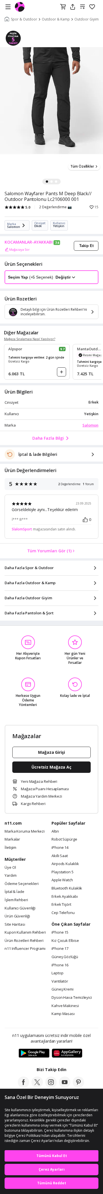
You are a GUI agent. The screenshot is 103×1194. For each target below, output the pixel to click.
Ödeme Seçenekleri (21, 884)
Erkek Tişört (61, 904)
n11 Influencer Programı (25, 948)
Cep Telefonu (63, 913)
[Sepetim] (63, 7)
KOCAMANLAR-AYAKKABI (29, 242)
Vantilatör (60, 981)
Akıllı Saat (60, 856)
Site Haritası (15, 924)
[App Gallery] (67, 1053)
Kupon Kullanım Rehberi (25, 932)
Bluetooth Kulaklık (67, 888)
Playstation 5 (63, 872)
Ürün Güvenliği (17, 916)
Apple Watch (62, 880)
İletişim (10, 847)
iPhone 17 (60, 948)
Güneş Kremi (63, 989)
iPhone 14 (60, 847)
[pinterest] (78, 1086)
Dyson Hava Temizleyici (72, 997)
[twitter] (37, 1086)
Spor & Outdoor (24, 19)
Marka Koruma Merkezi (25, 831)
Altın (55, 831)
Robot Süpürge (64, 839)
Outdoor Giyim (86, 19)
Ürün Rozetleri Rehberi (24, 940)
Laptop (57, 973)
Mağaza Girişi (51, 752)
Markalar (12, 839)
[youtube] (64, 1086)
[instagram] (51, 1086)
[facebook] (23, 1086)
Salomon (90, 425)
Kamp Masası (63, 1014)
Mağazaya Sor (19, 249)
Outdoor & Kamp (56, 19)
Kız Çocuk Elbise (65, 940)
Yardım (10, 875)
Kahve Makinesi (65, 1006)
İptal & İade (14, 892)
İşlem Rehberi (16, 900)
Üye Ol (10, 867)
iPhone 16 (60, 965)
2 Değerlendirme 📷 (55, 207)
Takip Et (86, 246)
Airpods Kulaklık (65, 864)
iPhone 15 (60, 932)
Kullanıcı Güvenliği (20, 908)
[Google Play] (34, 1053)
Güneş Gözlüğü (65, 957)
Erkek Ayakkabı (65, 896)
